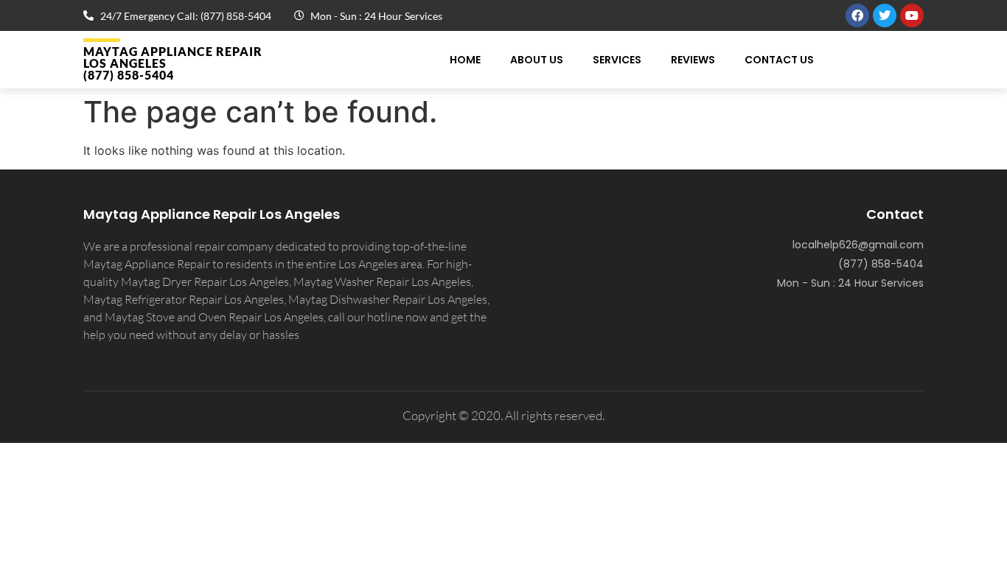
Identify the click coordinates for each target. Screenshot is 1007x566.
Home (465, 59)
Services (617, 59)
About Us (536, 59)
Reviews (693, 59)
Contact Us (779, 59)
